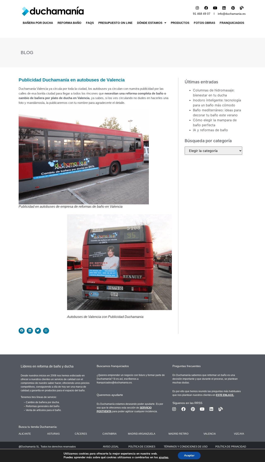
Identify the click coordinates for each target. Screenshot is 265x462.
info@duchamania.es (232, 13)
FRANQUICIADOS (232, 22)
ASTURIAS (53, 433)
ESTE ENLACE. (225, 395)
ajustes (163, 457)
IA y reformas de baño (210, 130)
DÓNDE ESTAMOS (149, 22)
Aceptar (189, 455)
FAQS (90, 22)
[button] (22, 331)
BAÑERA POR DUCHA (38, 22)
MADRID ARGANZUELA (141, 433)
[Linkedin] (224, 8)
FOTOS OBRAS (204, 22)
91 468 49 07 (201, 13)
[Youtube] (215, 8)
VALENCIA (210, 433)
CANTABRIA (109, 433)
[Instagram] (197, 8)
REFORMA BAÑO (69, 22)
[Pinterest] (233, 8)
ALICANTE (25, 433)
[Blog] (242, 8)
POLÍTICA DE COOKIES (141, 446)
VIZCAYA (239, 433)
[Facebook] (206, 8)
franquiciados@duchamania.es (114, 382)
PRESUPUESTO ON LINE (115, 22)
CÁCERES (81, 433)
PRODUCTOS (180, 22)
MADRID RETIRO (178, 433)
